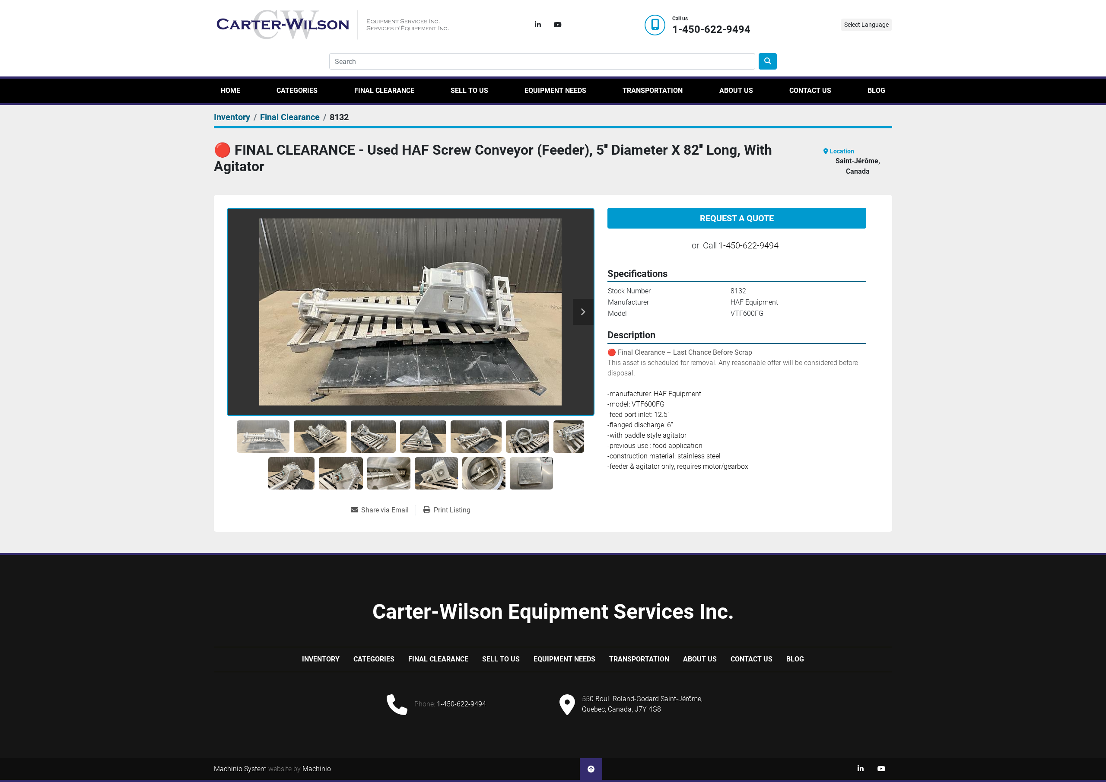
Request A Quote (737, 218)
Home (230, 90)
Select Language (866, 24)
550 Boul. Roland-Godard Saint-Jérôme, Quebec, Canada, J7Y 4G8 (642, 704)
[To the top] (591, 769)
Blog (876, 90)
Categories (297, 90)
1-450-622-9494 (711, 29)
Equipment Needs (555, 90)
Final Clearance (384, 90)
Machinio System (240, 769)
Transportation (653, 90)
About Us (736, 90)
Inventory (321, 659)
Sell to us (469, 90)
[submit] (768, 61)
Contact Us (810, 90)
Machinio (316, 769)
